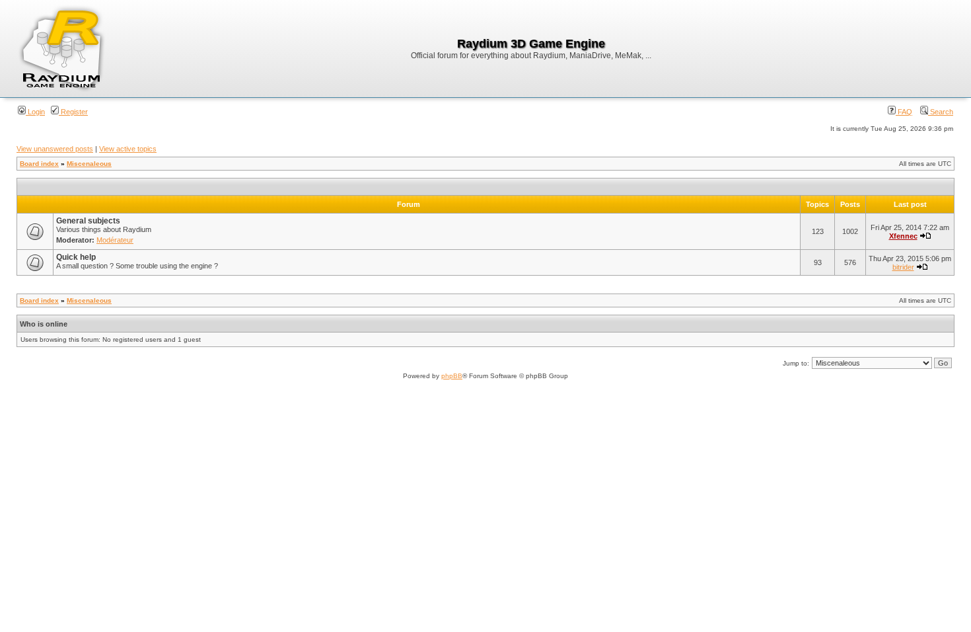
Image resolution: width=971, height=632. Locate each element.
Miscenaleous (89, 163)
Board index (39, 163)
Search (940, 112)
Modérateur (114, 240)
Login (35, 112)
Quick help (76, 257)
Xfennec (903, 236)
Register (73, 112)
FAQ (904, 112)
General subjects (88, 220)
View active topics (128, 149)
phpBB (451, 375)
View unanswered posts (55, 149)
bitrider (903, 267)
